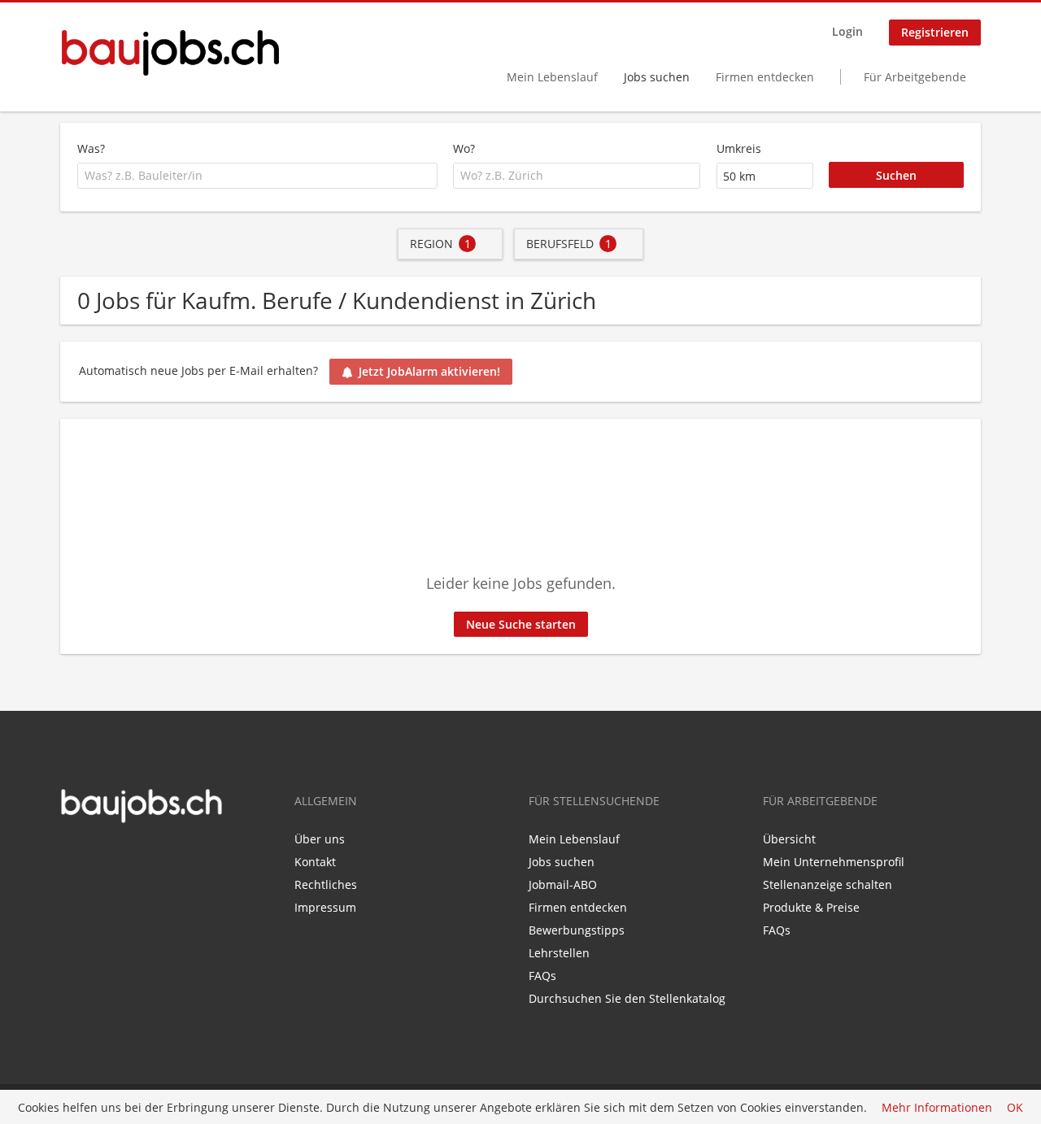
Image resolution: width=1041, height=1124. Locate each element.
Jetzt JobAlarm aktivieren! (429, 371)
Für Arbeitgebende (915, 77)
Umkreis (739, 148)
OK (1015, 1107)
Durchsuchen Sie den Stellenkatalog (627, 998)
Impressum (325, 907)
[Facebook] (72, 858)
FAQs (542, 975)
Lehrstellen (559, 953)
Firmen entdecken (765, 77)
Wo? (464, 148)
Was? (91, 148)
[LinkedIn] (96, 858)
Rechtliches (325, 884)
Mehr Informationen (937, 1107)
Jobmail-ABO (563, 884)
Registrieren (935, 32)
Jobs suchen (657, 77)
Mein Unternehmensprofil (833, 861)
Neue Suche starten (521, 624)
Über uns (319, 839)
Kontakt (315, 861)
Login (847, 31)
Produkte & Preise (811, 907)
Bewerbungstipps (577, 930)
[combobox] (257, 176)
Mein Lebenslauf (552, 77)
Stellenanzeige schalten (827, 884)
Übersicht (789, 839)
